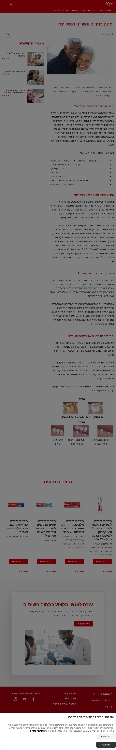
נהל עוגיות (106, 736)
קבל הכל (106, 744)
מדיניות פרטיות (36, 730)
